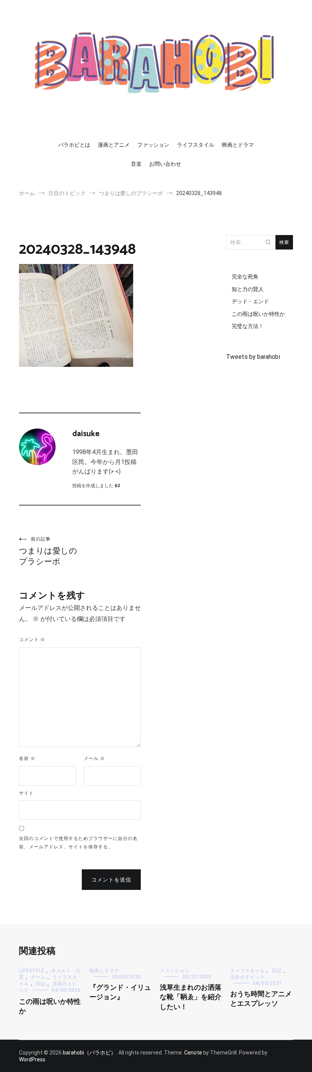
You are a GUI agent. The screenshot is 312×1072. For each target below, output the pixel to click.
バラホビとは (74, 145)
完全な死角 (245, 277)
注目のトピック (247, 977)
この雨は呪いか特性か (258, 314)
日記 (41, 983)
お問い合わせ (165, 164)
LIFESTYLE (32, 970)
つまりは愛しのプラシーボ (48, 551)
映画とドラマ (238, 145)
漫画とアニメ (114, 145)
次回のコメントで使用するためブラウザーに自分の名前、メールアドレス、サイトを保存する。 (78, 843)
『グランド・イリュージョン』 (120, 992)
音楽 (136, 164)
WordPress (32, 1059)
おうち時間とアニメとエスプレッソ (261, 999)
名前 (27, 758)
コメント (32, 639)
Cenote (193, 1053)
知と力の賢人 (248, 289)
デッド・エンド (250, 301)
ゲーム (38, 977)
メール (94, 758)
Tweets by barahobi (253, 356)
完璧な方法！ (248, 326)
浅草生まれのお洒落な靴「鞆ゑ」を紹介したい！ (190, 997)
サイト (26, 793)
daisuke (86, 433)
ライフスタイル (195, 145)
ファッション (153, 145)
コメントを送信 (111, 880)
